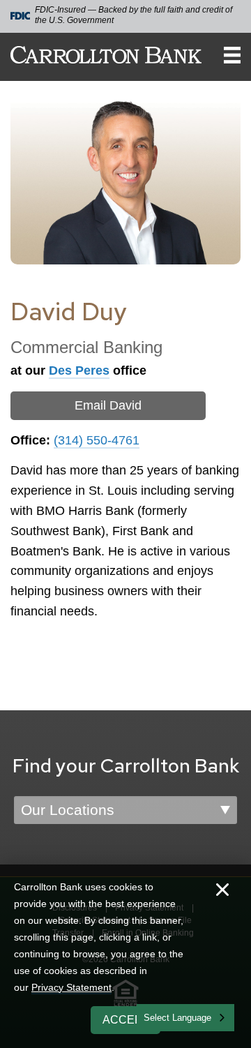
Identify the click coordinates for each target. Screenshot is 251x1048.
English (159, 1016)
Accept (125, 1020)
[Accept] (222, 891)
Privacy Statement (71, 987)
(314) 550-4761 (96, 440)
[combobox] (185, 1017)
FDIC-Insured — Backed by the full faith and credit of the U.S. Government (133, 15)
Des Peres (79, 370)
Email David (108, 405)
